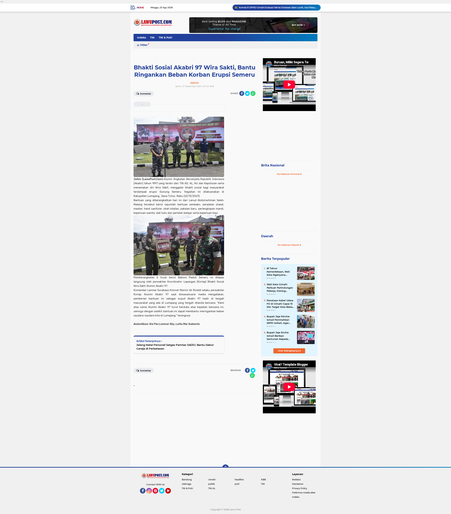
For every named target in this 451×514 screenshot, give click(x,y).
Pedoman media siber (304, 492)
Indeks (141, 37)
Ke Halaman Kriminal (288, 174)
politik (211, 484)
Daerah (267, 236)
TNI (152, 37)
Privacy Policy (299, 488)
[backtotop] (225, 467)
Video (143, 45)
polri (237, 484)
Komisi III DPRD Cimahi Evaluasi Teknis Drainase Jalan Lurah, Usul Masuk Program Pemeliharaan (278, 7)
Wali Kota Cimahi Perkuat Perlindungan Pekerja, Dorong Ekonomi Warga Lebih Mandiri (280, 287)
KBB (263, 479)
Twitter (163, 495)
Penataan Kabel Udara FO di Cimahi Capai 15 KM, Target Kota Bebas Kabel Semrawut (280, 303)
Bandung (187, 479)
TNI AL (211, 488)
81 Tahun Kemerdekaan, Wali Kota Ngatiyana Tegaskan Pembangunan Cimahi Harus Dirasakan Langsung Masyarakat (280, 271)
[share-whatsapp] (253, 93)
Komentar (145, 93)
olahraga (186, 484)
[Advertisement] (289, 134)
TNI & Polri (165, 37)
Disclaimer (297, 484)
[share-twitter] (247, 93)
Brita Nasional (272, 165)
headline (239, 479)
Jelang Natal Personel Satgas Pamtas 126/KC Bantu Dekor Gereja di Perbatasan (175, 346)
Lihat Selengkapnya (288, 350)
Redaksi (296, 479)
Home (140, 7)
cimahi (211, 479)
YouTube (170, 495)
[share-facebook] (241, 93)
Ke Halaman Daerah (288, 245)
